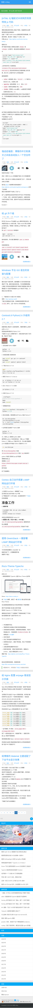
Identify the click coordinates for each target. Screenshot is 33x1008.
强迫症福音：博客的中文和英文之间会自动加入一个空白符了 (16, 155)
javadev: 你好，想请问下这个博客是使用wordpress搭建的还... (17, 921)
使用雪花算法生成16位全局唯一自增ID (12, 855)
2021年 (3, 950)
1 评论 (25, 216)
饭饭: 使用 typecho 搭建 (8, 918)
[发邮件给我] (20, 843)
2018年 (3, 960)
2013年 (3, 979)
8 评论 (25, 569)
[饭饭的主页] (4, 843)
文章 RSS (4, 987)
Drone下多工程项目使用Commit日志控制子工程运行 (16, 866)
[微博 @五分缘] (12, 843)
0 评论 (25, 277)
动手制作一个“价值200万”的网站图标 (11, 873)
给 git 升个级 (8, 213)
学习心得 (16, 25)
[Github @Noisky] (28, 843)
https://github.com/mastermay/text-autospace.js (15, 187)
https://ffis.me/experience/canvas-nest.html (14, 664)
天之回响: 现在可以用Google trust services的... (14, 914)
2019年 (3, 957)
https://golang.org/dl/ (11, 299)
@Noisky (16, 840)
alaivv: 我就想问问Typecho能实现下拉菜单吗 (14, 896)
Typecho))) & (11, 1000)
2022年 (3, 946)
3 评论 (25, 25)
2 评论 (25, 545)
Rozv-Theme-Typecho (13, 566)
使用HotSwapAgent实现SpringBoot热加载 (13, 859)
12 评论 (26, 162)
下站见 (28, 496)
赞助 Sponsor (5, 994)
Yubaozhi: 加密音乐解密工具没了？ (11, 911)
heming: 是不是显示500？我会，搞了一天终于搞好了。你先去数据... (17, 900)
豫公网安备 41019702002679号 (11, 1001)
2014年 (3, 975)
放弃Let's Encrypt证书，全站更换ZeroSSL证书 (14, 884)
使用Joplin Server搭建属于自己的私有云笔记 (13, 852)
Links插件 (11, 634)
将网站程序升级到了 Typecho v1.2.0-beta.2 (13, 862)
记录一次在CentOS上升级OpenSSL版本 (13, 880)
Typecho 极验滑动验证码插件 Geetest (11, 870)
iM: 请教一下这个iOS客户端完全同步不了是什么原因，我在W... (17, 907)
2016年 (3, 968)
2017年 (3, 964)
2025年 (3, 939)
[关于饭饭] (15, 830)
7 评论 (25, 322)
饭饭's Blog (5, 2)
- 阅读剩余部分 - (26, 261)
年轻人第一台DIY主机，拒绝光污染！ (11, 877)
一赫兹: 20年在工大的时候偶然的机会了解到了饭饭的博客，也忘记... (17, 893)
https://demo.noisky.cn (12, 596)
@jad (7, 184)
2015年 (3, 971)
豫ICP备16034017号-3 (25, 1001)
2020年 (3, 953)
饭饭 (8, 25)
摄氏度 (19, 599)
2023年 (3, 942)
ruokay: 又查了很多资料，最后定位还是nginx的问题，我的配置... (17, 925)
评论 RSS (4, 991)
